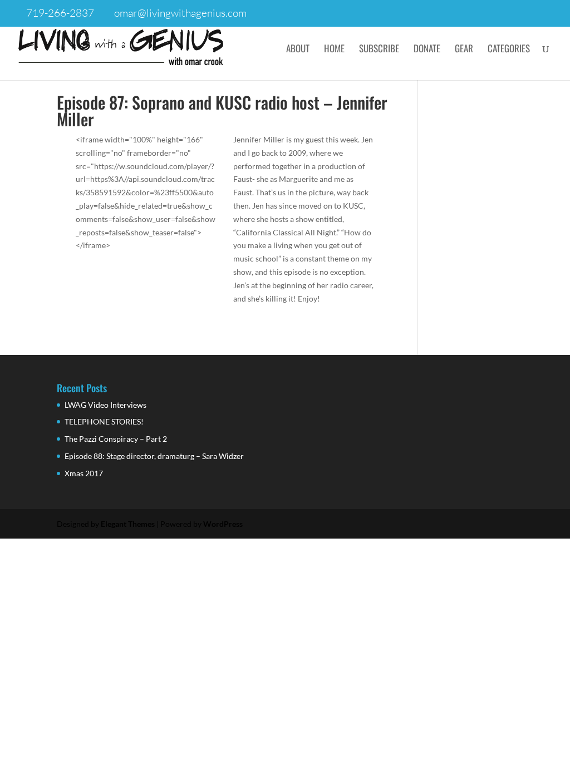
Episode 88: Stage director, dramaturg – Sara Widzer (154, 456)
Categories (509, 50)
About (297, 50)
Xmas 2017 (84, 473)
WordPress (223, 524)
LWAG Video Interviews (105, 404)
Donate (427, 50)
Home (334, 50)
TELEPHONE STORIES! (104, 421)
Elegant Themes (128, 524)
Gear (464, 50)
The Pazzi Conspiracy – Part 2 (116, 438)
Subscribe (379, 50)
